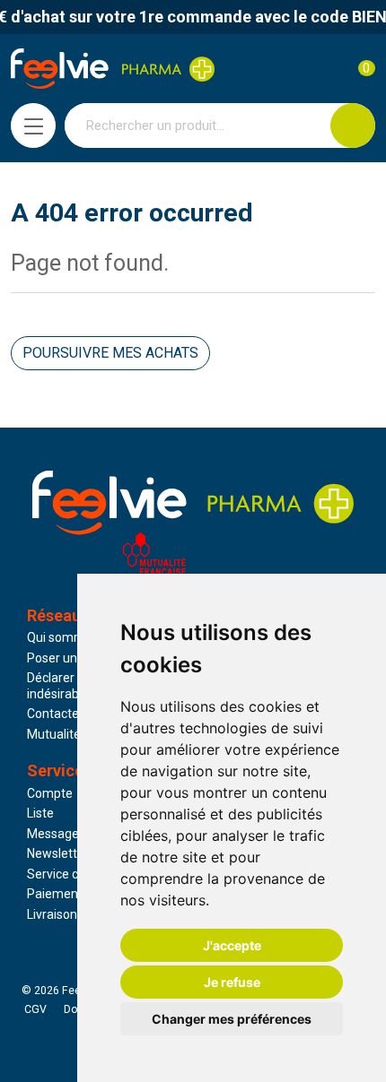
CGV (35, 1009)
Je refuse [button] (232, 982)
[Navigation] (33, 125)
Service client (64, 874)
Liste (40, 813)
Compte (50, 793)
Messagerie (60, 834)
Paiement (55, 894)
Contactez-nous (72, 713)
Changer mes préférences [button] (231, 1018)
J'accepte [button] (232, 945)
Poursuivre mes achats (110, 352)
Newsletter (58, 853)
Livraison (52, 914)
